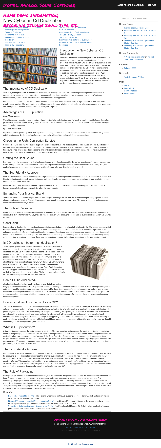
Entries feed (129, 88)
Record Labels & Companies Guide (80, 420)
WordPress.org (130, 93)
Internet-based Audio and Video (136, 27)
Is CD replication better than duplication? (75, 39)
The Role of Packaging (68, 37)
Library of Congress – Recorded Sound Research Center (31, 401)
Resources (63, 45)
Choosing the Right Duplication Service (74, 32)
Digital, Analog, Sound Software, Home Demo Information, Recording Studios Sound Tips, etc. (40, 6)
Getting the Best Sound (14, 34)
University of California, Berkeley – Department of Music (30, 406)
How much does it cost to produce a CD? (75, 42)
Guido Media (95, 431)
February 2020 (130, 68)
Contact (92, 427)
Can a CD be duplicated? (15, 42)
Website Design (67, 431)
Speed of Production (13, 32)
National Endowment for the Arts (21, 396)
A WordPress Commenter (134, 57)
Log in (126, 85)
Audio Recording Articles (134, 77)
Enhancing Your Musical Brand (17, 37)
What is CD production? (14, 45)
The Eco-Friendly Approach (70, 34)
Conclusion (9, 39)
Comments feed (130, 90)
